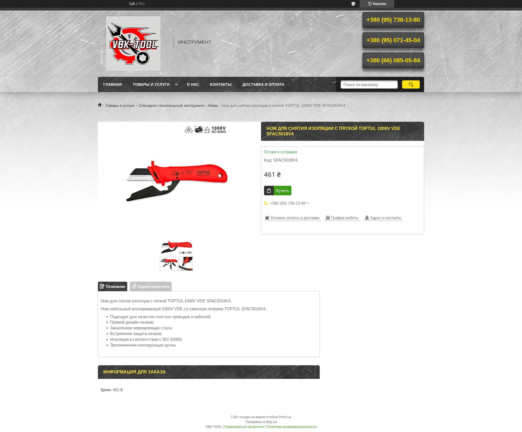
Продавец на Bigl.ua (261, 422)
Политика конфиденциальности (291, 427)
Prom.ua (285, 417)
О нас (193, 84)
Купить (282, 190)
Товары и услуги (151, 84)
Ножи (213, 105)
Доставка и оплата (263, 84)
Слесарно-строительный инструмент (171, 105)
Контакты (221, 84)
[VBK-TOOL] (133, 42)
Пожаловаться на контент (244, 427)
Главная (112, 84)
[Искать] (411, 84)
